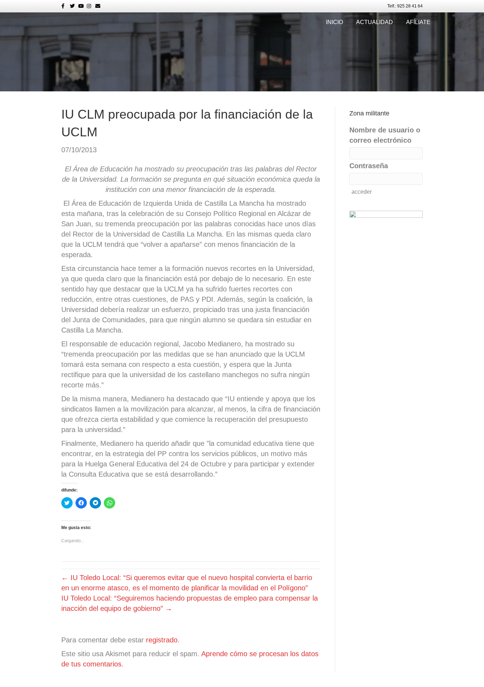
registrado (162, 640)
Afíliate (418, 22)
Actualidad (374, 22)
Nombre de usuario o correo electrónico (384, 135)
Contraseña (368, 166)
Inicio (334, 22)
